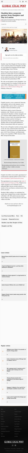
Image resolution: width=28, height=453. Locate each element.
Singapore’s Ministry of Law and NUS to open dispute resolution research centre (16, 388)
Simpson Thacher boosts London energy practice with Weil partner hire (14, 295)
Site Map (16, 436)
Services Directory (18, 419)
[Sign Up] (23, 1)
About (2, 433)
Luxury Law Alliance (4, 426)
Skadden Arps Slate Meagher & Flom (12, 222)
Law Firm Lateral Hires (8, 216)
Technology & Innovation (5, 431)
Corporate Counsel (18, 411)
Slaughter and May (7, 226)
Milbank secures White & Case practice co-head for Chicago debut (16, 350)
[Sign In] (26, 1)
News (2, 9)
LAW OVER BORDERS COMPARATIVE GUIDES (14, 159)
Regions (16, 414)
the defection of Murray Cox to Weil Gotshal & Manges (13, 85)
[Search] (20, 1)
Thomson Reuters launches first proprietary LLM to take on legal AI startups (15, 379)
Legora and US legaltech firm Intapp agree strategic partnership (16, 397)
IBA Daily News (17, 431)
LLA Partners (17, 426)
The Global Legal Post (13, 50)
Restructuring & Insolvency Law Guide (14, 162)
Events (2, 416)
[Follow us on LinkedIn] (13, 445)
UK (22, 216)
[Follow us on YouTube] (15, 445)
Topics (2, 414)
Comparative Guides (18, 416)
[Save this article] (26, 24)
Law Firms (3, 421)
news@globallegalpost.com (14, 205)
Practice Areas (17, 421)
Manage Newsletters (18, 428)
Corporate (4, 219)
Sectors (2, 424)
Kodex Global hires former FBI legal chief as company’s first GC (16, 359)
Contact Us (16, 433)
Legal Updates (17, 424)
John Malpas (12, 48)
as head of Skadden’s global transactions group (14, 177)
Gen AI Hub (3, 411)
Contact (22, 448)
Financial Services (14, 219)
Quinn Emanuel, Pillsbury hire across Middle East (13, 285)
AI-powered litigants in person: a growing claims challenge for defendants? (12, 266)
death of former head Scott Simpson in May (13, 182)
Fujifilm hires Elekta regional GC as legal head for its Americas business (14, 276)
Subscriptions (3, 428)
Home (2, 409)
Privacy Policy (13, 448)
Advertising (18, 448)
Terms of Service (7, 448)
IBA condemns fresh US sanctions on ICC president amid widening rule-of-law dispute (16, 370)
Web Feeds (3, 436)
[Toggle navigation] (2, 1)
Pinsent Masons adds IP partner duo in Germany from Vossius (14, 257)
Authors (2, 419)
